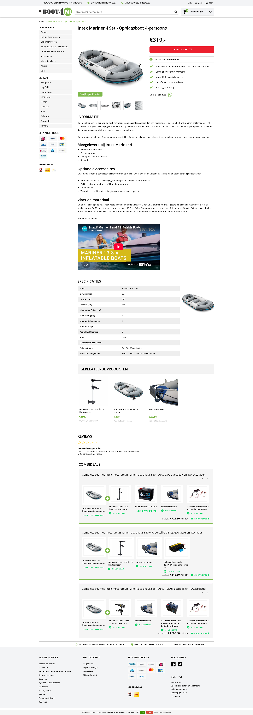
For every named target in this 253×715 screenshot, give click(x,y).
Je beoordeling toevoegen (90, 453)
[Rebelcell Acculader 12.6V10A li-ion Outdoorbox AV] (177, 547)
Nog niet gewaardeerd (88, 421)
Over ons (43, 679)
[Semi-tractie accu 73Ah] (146, 494)
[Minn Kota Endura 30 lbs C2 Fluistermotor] (93, 391)
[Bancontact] (62, 144)
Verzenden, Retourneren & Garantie (55, 671)
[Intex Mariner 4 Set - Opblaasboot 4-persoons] (94, 495)
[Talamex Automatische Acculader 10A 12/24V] (198, 494)
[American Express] (43, 156)
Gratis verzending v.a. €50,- (103, 3)
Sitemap (42, 694)
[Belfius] (43, 150)
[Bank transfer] (52, 144)
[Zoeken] (175, 11)
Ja (143, 712)
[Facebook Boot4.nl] (173, 665)
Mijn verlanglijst (90, 675)
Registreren (88, 663)
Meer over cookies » (162, 712)
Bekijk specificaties (90, 94)
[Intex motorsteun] (163, 391)
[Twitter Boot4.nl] (180, 665)
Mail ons (129, 3)
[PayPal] (52, 138)
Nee (149, 712)
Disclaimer (43, 686)
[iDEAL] (43, 138)
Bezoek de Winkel (47, 663)
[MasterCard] (62, 138)
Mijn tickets (88, 671)
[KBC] (52, 150)
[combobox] (126, 11)
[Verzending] (41, 170)
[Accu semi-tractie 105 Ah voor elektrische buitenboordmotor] (172, 608)
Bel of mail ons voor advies (169, 82)
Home (41, 21)
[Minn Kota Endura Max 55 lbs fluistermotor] (120, 608)
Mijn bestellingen (90, 667)
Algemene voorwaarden (49, 682)
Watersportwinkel (46, 698)
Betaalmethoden (46, 675)
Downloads (44, 667)
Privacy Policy (45, 690)
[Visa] (43, 144)
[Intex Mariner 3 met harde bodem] (128, 391)
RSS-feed (43, 702)
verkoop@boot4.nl (179, 692)
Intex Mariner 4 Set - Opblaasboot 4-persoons (66, 21)
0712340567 (145, 3)
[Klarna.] (62, 150)
